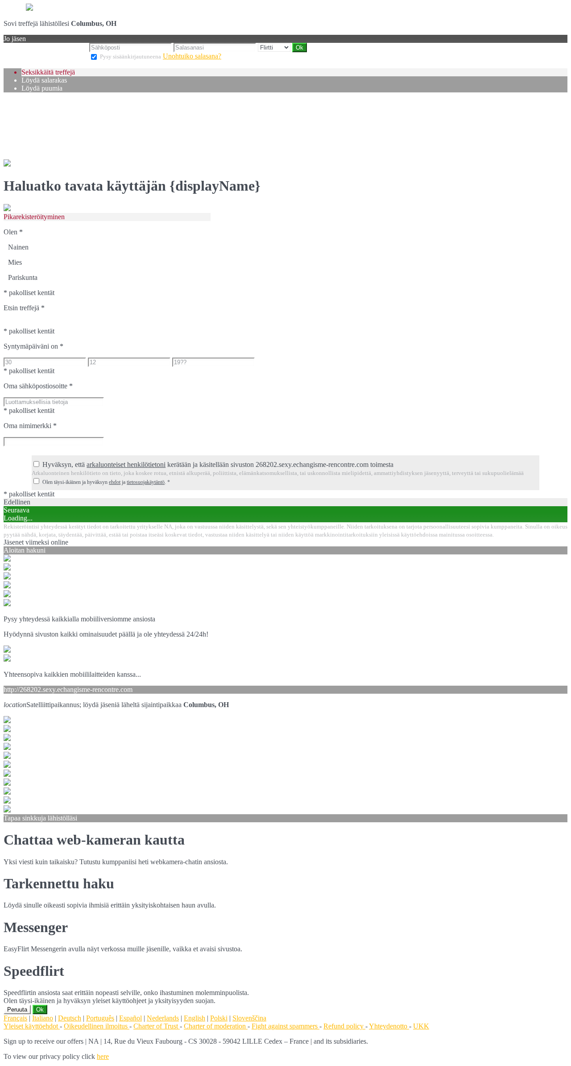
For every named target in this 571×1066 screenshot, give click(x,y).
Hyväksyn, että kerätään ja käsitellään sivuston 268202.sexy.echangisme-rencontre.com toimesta (217, 464)
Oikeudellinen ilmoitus (96, 1026)
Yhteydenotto (389, 1026)
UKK (421, 1026)
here (103, 1056)
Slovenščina (249, 1018)
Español (130, 1018)
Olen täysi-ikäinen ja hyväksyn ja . (106, 482)
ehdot (114, 482)
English (194, 1018)
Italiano (42, 1018)
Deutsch (69, 1018)
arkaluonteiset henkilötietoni (126, 464)
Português (100, 1018)
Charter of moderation (216, 1026)
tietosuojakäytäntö (146, 482)
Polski (219, 1018)
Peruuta (17, 1009)
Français (15, 1018)
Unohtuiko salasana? (192, 56)
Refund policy (344, 1026)
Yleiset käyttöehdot (32, 1026)
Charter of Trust (156, 1026)
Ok (40, 1009)
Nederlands (163, 1018)
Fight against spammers (285, 1026)
